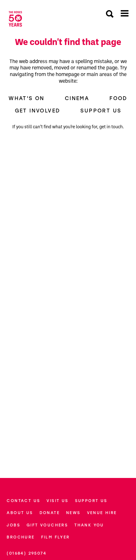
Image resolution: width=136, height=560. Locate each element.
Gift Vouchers (47, 525)
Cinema (77, 98)
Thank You (89, 525)
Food (118, 98)
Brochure (20, 537)
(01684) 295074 (26, 553)
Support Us (100, 110)
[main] (68, 248)
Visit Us (57, 500)
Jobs (13, 525)
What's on (27, 98)
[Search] (110, 14)
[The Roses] (15, 19)
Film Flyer (55, 537)
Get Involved (37, 110)
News (73, 512)
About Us (20, 512)
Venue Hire (102, 512)
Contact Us (23, 500)
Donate (50, 512)
